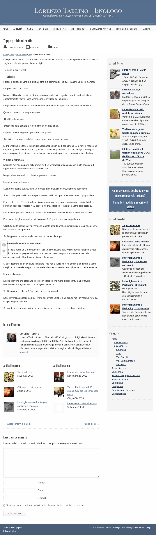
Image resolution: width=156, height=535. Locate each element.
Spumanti (121, 350)
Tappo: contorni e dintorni (17, 423)
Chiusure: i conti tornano (29, 387)
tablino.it (24, 352)
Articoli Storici (121, 342)
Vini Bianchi (122, 357)
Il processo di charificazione (81, 372)
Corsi (30, 28)
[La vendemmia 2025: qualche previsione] (115, 114)
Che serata (117, 371)
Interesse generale (121, 379)
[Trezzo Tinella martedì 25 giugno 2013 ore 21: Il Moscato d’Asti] (59, 392)
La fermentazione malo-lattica (82, 403)
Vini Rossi (121, 364)
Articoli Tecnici (121, 346)
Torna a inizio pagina (12, 527)
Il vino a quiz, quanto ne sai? (126, 375)
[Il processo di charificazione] (59, 377)
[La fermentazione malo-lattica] (59, 408)
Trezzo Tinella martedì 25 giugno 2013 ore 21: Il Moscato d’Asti (82, 391)
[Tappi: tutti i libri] (9, 377)
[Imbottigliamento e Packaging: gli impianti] (115, 286)
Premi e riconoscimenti (123, 390)
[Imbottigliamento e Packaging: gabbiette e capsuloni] (9, 407)
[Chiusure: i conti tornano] (9, 392)
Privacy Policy (9, 531)
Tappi (55, 47)
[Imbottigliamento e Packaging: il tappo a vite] (115, 309)
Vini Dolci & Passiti (125, 361)
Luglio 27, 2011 (37, 47)
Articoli (43, 28)
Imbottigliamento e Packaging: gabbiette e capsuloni (134, 261)
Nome (41, 482)
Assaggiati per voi (100, 28)
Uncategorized (119, 393)
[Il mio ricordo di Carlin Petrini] (115, 74)
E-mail (41, 490)
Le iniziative (59, 28)
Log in (150, 527)
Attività (17, 28)
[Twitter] (4, 251)
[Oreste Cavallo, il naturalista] (115, 94)
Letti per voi (78, 28)
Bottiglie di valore (126, 28)
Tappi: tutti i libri (24, 372)
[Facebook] (4, 245)
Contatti (147, 28)
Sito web (42, 498)
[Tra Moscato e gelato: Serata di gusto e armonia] (115, 134)
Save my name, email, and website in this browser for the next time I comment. (45, 505)
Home (5, 28)
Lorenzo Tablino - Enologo (78, 10)
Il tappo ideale (91, 423)
